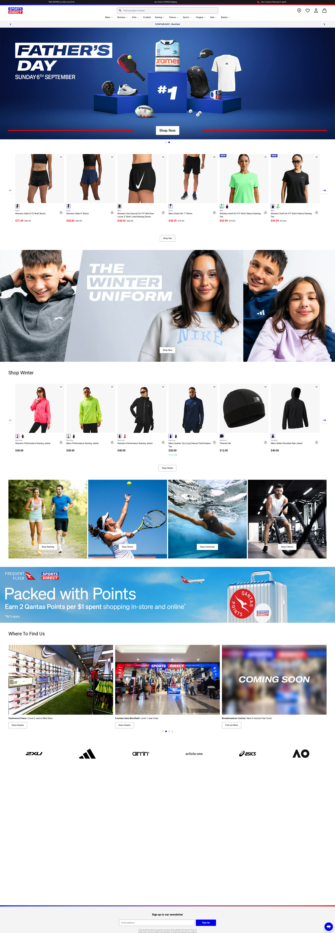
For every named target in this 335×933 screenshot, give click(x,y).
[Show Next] (324, 190)
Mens (107, 17)
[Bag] (324, 10)
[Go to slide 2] (169, 142)
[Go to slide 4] (172, 731)
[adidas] (87, 753)
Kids (134, 17)
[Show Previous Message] (10, 24)
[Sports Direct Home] (15, 10)
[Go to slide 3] (169, 731)
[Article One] (194, 753)
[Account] (316, 10)
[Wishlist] (307, 10)
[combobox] (167, 10)
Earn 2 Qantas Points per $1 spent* (273, 2)
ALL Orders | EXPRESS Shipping (166, 2)
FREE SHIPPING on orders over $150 (61, 2)
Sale (212, 17)
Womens (121, 17)
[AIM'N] (140, 753)
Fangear (199, 17)
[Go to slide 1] (166, 142)
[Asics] (247, 753)
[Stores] (299, 10)
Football (147, 17)
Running (158, 17)
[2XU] (34, 753)
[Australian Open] (300, 753)
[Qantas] (167, 595)
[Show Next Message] (324, 24)
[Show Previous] (10, 190)
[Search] (120, 10)
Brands (224, 17)
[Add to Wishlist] (61, 157)
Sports (186, 17)
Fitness (172, 17)
